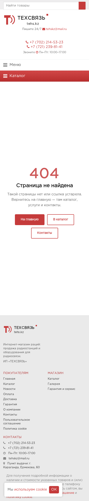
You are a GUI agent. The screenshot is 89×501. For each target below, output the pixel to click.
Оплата (8, 394)
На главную (30, 219)
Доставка (10, 399)
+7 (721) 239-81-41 (46, 47)
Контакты (44, 233)
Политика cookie (15, 429)
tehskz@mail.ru (56, 29)
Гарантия (10, 404)
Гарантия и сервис (61, 389)
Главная (9, 379)
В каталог (60, 219)
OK (54, 489)
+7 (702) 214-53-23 (46, 42)
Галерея (54, 384)
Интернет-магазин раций (21, 344)
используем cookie (30, 489)
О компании (11, 410)
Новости (9, 389)
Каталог (9, 384)
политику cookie (19, 497)
